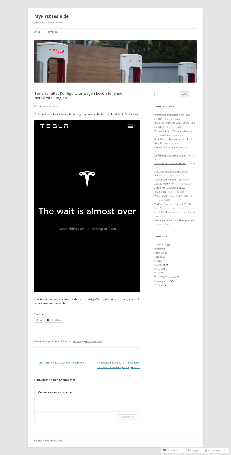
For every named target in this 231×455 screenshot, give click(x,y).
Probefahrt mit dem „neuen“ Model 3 (173, 195)
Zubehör (158, 285)
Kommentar (127, 416)
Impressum (53, 32)
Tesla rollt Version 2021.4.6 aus (170, 163)
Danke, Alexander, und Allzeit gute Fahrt (174, 220)
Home (37, 32)
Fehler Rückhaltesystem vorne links (172, 212)
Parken (158, 268)
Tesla (157, 273)
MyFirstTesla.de (51, 16)
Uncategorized (161, 281)
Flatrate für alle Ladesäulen (168, 147)
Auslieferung (161, 244)
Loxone (158, 260)
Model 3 (77, 341)
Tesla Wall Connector (165, 277)
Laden (157, 256)
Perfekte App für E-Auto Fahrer (170, 155)
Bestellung (159, 248)
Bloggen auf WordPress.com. (48, 440)
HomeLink (159, 252)
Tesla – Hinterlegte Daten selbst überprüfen (59, 362)
